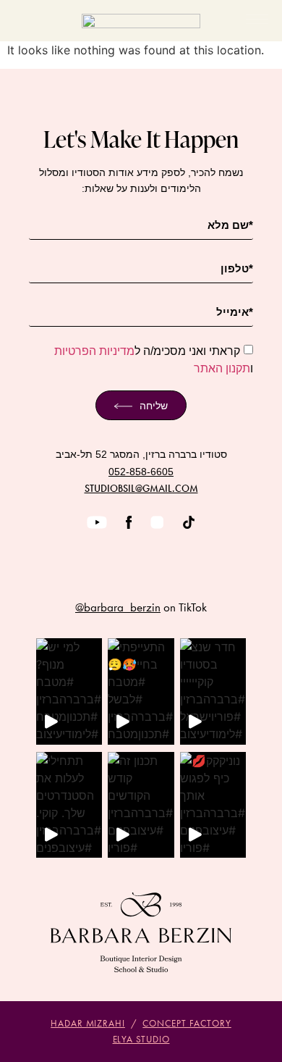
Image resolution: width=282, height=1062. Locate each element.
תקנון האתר (222, 368)
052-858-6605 (141, 471)
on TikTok (141, 607)
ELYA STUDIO (141, 1039)
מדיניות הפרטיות (94, 351)
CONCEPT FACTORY (186, 1023)
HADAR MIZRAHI (88, 1023)
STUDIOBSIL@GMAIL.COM (141, 488)
